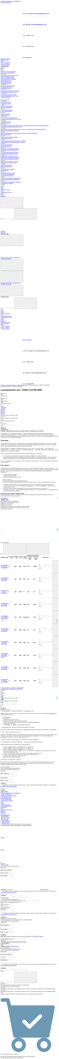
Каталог (3, 68)
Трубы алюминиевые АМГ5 (7, 78)
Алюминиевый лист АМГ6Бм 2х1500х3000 (4, 617)
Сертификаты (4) (33, 431)
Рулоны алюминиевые (6, 146)
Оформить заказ (15, 946)
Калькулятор (4, 807)
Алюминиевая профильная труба (9, 92)
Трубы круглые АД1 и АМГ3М (8, 79)
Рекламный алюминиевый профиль (9, 150)
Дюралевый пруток (5, 123)
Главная (3, 385)
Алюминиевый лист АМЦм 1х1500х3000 (4, 642)
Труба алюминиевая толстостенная (9, 75)
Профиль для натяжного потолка (9, 162)
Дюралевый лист (5, 115)
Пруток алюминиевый (6, 107)
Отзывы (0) (40, 431)
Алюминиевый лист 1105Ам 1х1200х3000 (4, 579)
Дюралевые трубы (5, 99)
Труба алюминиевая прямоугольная (9, 96)
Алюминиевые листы (6, 83)
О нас (2, 185)
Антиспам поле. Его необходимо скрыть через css (13, 900)
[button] (57, 529)
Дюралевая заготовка (6, 103)
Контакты (3, 196)
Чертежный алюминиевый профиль (9, 159)
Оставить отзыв (4, 499)
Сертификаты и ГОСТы (6, 192)
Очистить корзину (5, 943)
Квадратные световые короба (8, 173)
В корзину (3, 428)
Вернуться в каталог (5, 946)
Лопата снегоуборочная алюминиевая (10, 179)
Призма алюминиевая (6, 166)
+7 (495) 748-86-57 (5, 820)
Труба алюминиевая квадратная (8, 94)
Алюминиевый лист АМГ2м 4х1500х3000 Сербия (4, 655)
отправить (3, 783)
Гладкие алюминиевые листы (8, 85)
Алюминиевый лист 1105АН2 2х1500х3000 (4, 630)
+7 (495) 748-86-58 (5, 821)
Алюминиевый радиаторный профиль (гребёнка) (13, 142)
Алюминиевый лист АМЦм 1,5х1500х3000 (4, 681)
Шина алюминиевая (6, 134)
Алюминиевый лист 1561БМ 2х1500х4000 (4, 668)
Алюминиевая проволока (7, 175)
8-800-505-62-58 (4, 819)
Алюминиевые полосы (6, 138)
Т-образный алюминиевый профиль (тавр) (11, 126)
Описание (3, 431)
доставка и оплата (24, 431)
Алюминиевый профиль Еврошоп (9, 153)
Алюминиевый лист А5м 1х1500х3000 (4, 592)
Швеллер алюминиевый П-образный (10, 130)
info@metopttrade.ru (50, 713)
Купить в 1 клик (4, 429)
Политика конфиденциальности (8, 795)
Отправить (3, 895)
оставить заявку (4, 816)
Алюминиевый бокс (6, 97)
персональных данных (37, 936)
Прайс (2, 188)
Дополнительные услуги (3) (13, 431)
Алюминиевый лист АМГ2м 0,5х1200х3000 (11, 689)
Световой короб (4, 170)
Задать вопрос (4, 791)
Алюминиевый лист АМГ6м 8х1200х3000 (4, 604)
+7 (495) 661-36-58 (5, 822)
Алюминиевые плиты (6, 88)
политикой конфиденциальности (9, 786)
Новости (3, 811)
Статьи (2, 194)
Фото (2, 191)
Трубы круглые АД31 (6, 80)
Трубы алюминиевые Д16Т (7, 76)
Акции (2, 193)
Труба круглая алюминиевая (7, 72)
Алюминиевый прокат (6, 316)
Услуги (2, 187)
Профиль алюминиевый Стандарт (9, 156)
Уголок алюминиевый (6, 111)
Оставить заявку (4, 66)
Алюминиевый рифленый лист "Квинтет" (11, 119)
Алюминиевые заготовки (7, 183)
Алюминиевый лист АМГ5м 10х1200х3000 (4, 566)
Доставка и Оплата (5, 189)
